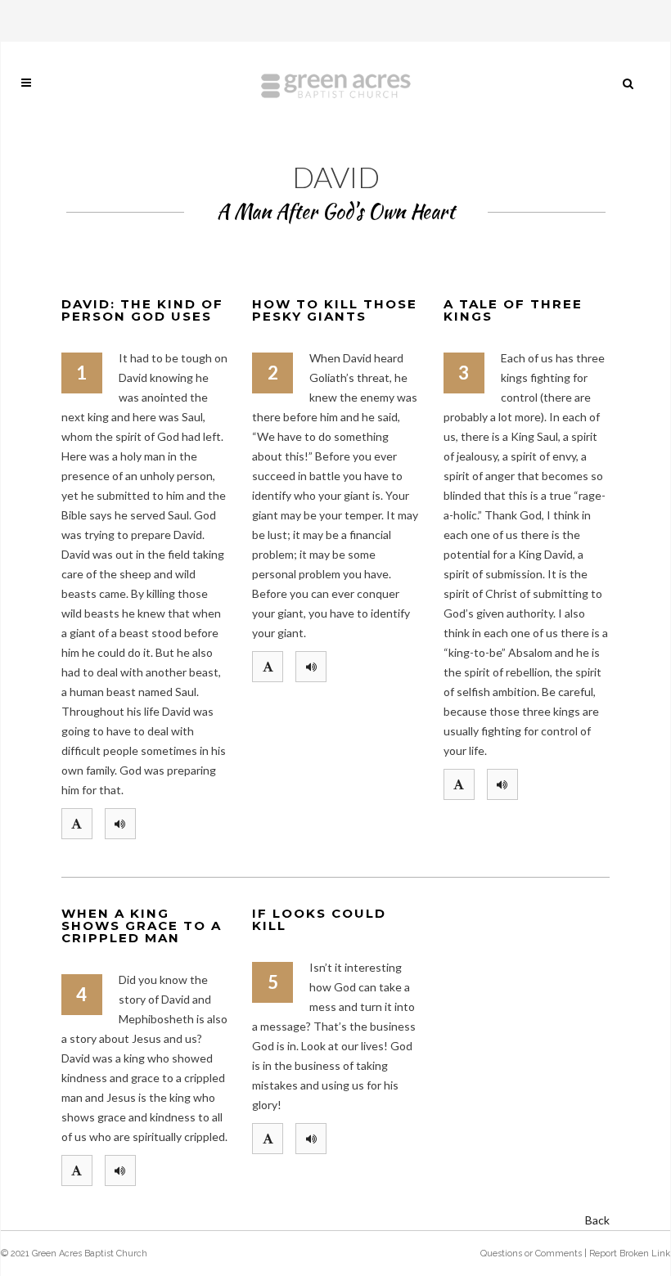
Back (597, 1220)
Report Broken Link (629, 1253)
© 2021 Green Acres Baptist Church (74, 1253)
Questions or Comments (531, 1253)
